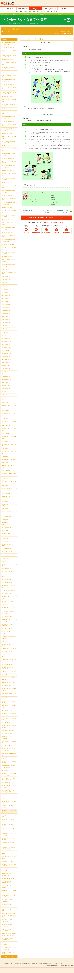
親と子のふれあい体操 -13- (8, 121)
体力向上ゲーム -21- (6, 341)
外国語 (25, 11)
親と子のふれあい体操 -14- (8, 109)
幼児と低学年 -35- (6, 310)
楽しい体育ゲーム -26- (7, 561)
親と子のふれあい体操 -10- (8, 158)
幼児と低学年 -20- (6, 382)
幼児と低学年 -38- (6, 301)
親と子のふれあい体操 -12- (8, 133)
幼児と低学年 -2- (6, 519)
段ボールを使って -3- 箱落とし (9, 730)
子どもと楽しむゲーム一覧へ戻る (46, 211)
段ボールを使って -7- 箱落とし (9, 682)
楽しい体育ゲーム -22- (7, 604)
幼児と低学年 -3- (6, 508)
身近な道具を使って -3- (7, 568)
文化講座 (14, 14)
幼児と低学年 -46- (6, 276)
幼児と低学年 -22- (6, 368)
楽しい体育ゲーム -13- (7, 710)
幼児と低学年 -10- (6, 456)
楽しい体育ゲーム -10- (7, 745)
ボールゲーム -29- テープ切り (9, 555)
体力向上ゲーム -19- (6, 353)
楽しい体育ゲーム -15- (7, 685)
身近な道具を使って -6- (7, 538)
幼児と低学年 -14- (6, 425)
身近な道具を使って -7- (7, 527)
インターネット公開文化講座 (23, 14)
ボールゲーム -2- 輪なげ (8, 878)
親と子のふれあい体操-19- (8, 47)
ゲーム (35, 14)
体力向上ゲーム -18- (6, 359)
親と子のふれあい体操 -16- (8, 84)
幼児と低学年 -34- (6, 313)
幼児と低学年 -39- (6, 298)
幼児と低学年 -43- (6, 286)
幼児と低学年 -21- (6, 376)
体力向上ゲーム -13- (6, 391)
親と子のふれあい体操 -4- (8, 232)
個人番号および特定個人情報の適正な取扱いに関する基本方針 (40, 963)
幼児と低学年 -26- (6, 344)
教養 (21, 11)
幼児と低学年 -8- (6, 470)
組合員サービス (8, 14)
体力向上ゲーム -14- (6, 385)
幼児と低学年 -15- (6, 418)
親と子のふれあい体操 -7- (8, 195)
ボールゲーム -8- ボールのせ (9, 798)
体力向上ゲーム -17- (6, 365)
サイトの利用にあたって (7, 963)
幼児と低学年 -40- (6, 295)
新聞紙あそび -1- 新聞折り (8, 861)
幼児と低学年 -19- (6, 388)
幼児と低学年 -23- (6, 362)
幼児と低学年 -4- (6, 501)
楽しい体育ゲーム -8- (7, 770)
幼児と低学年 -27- (6, 338)
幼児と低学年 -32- (6, 319)
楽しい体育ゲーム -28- (7, 541)
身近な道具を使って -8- (7, 516)
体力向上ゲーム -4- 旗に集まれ (9, 459)
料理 (30, 11)
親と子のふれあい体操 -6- (8, 207)
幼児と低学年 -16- (6, 410)
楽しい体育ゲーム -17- (7, 664)
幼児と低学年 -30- (6, 325)
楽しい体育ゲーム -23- (7, 593)
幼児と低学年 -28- (6, 332)
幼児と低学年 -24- (6, 356)
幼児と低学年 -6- (6, 485)
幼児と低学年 (5, 530)
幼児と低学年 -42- (6, 289)
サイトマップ (58, 963)
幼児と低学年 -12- (6, 441)
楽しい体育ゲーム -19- (7, 641)
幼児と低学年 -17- (6, 402)
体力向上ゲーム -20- (6, 347)
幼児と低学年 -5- (6, 493)
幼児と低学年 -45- (6, 279)
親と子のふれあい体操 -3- (8, 244)
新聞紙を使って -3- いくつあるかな (29, 211)
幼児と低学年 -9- (6, 462)
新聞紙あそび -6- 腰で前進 (8, 795)
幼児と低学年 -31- (6, 322)
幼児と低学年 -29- (6, 328)
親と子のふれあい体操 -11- (8, 145)
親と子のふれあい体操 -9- (8, 170)
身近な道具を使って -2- (7, 579)
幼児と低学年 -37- (6, 304)
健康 (38, 11)
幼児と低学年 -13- (6, 433)
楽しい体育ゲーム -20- (7, 628)
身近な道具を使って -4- (7, 558)
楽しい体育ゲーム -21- (7, 616)
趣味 (34, 11)
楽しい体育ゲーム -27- (7, 551)
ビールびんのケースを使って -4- (9, 601)
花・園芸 (43, 11)
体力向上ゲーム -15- (6, 379)
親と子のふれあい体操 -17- (8, 72)
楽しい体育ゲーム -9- (7, 758)
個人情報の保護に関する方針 (20, 963)
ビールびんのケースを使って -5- (9, 590)
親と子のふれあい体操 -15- (8, 96)
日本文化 (53, 11)
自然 (59, 11)
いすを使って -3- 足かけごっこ (9, 648)
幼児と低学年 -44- (6, 282)
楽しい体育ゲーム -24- (7, 582)
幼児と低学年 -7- (6, 478)
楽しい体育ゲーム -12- (7, 722)
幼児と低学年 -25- (6, 350)
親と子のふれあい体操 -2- (8, 256)
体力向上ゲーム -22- (6, 335)
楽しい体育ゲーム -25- (7, 571)
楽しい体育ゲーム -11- (7, 733)
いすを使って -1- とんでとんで (9, 671)
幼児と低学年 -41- (6, 292)
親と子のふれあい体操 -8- (8, 182)
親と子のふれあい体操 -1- (8, 269)
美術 (48, 11)
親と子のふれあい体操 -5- (8, 219)
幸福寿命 (16, 11)
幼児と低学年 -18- (6, 394)
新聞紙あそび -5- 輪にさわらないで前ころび (63, 211)
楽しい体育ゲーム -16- (7, 674)
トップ (2, 14)
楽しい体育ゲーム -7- (7, 782)
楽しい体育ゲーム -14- (7, 698)
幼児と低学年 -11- (6, 448)
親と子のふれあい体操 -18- (8, 59)
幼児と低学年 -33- (6, 316)
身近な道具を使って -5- (7, 548)
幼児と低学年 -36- (6, 307)
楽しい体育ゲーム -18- (7, 651)
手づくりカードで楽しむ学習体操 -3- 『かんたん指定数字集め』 (9, 915)
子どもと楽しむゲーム (42, 14)
